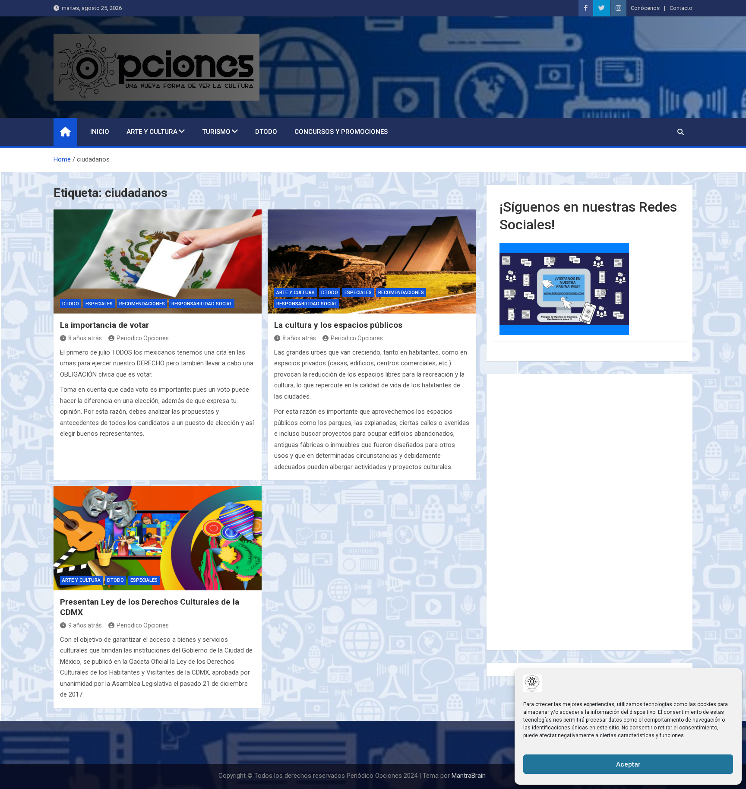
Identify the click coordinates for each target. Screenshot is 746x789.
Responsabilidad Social (201, 304)
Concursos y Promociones (341, 132)
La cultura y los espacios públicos (338, 325)
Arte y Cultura (151, 132)
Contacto (681, 8)
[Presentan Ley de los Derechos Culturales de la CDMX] (158, 538)
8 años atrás (85, 338)
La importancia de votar (104, 325)
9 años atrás (85, 625)
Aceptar (628, 764)
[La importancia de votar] (158, 261)
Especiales (99, 304)
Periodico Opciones (143, 338)
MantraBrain (469, 775)
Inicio (99, 132)
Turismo (216, 132)
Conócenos (645, 8)
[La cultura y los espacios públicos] (372, 261)
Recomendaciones (142, 304)
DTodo (266, 132)
